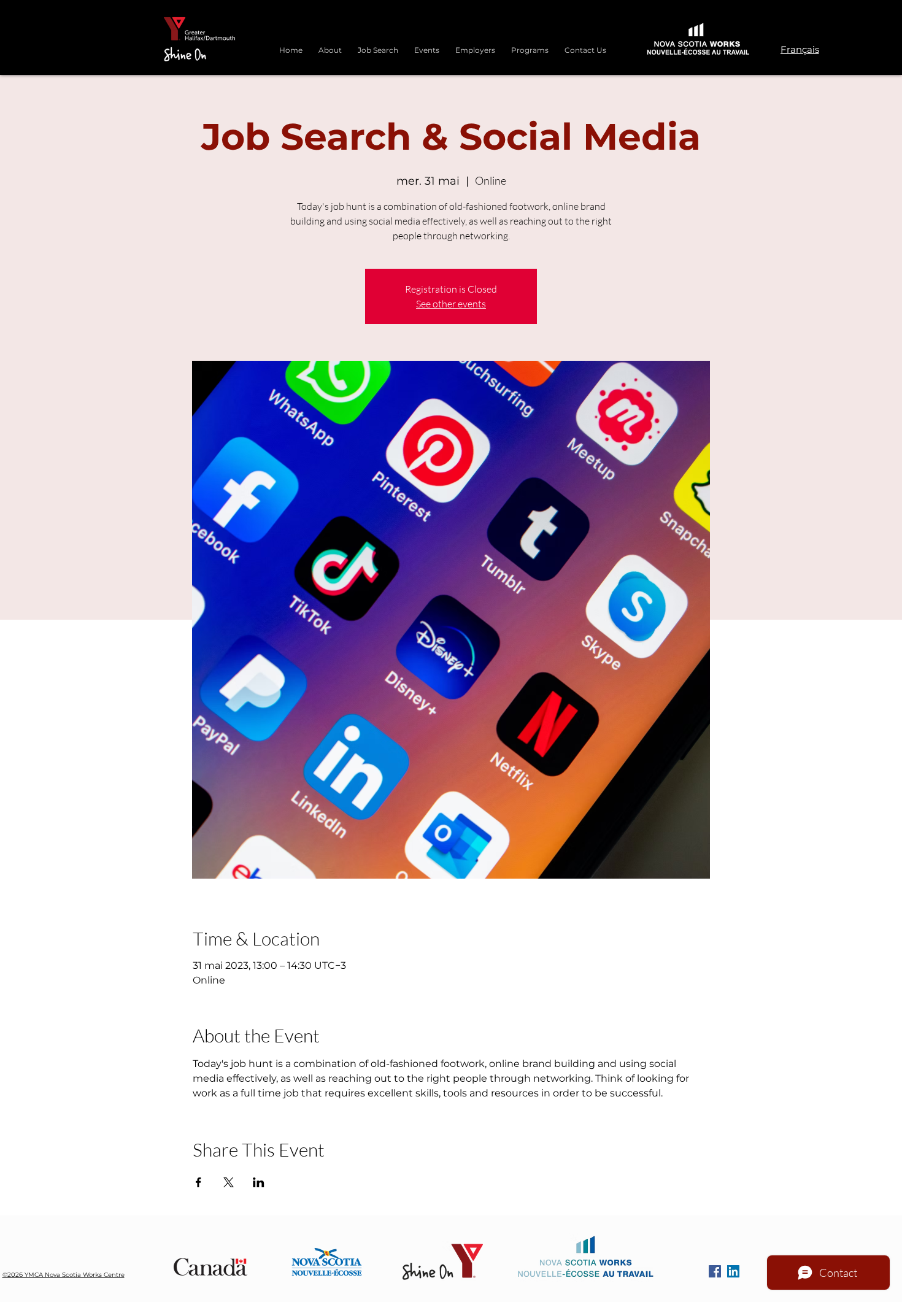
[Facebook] (715, 1271)
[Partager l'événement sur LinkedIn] (258, 1182)
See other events (451, 304)
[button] (530, 45)
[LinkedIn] (733, 1271)
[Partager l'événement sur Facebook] (198, 1182)
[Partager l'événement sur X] (228, 1182)
